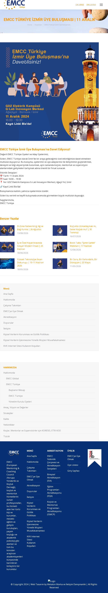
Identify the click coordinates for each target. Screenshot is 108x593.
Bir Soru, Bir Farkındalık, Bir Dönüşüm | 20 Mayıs (83, 261)
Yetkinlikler (8, 424)
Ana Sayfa (8, 293)
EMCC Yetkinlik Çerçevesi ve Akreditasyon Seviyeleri (53, 462)
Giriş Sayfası (73, 470)
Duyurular (8, 322)
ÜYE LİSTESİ (91, 5)
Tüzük (6, 436)
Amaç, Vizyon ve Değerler (15, 407)
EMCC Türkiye (13, 384)
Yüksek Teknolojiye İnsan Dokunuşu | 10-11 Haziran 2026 (30, 262)
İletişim (6, 328)
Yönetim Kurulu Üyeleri (20, 401)
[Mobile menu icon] (101, 4)
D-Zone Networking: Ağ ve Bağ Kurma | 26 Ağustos (30, 228)
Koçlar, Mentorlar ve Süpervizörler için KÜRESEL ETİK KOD (32, 430)
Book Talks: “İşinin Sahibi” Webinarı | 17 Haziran (82, 244)
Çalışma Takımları (12, 305)
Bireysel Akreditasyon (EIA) (53, 477)
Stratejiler (8, 413)
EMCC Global (12, 378)
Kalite (6, 419)
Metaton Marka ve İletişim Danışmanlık (66, 584)
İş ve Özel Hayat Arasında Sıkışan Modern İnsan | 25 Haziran (30, 246)
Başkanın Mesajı (17, 390)
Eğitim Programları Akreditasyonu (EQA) (54, 491)
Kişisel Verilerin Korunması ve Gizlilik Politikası (26, 334)
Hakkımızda (9, 299)
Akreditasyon (9, 317)
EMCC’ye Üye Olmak (13, 311)
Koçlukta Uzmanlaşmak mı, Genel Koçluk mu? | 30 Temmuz (83, 229)
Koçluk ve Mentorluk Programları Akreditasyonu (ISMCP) (54, 508)
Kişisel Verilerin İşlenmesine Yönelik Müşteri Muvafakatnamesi (34, 340)
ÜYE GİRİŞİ (80, 5)
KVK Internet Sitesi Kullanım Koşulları (21, 345)
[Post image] (7, 230)
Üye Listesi (72, 465)
